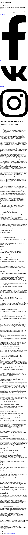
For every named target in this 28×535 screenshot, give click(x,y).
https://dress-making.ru (10, 533)
